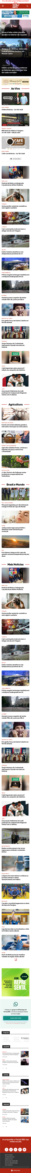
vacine (3, 952)
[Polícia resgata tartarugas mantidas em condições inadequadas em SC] (15, 264)
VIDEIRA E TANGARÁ (6, 128)
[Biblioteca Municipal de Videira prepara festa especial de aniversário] (15, 1021)
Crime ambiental (6, 272)
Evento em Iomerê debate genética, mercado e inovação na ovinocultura (14, 426)
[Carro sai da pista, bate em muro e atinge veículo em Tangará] (15, 218)
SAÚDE (3, 525)
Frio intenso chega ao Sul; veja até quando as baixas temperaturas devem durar (15, 554)
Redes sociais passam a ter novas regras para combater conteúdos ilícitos (13, 850)
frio (3, 550)
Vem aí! (3, 366)
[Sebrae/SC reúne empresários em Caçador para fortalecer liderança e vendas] (15, 968)
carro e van (5, 1083)
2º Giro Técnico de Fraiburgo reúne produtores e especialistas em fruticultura (14, 474)
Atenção (4, 204)
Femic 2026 (4, 181)
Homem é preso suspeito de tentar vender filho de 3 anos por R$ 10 (14, 298)
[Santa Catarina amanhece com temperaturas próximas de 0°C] (15, 241)
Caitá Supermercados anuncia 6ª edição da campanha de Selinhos (13, 369)
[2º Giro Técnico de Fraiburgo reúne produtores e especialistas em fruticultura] (15, 461)
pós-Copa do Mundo (7, 502)
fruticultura (5, 470)
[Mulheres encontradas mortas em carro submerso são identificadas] (15, 995)
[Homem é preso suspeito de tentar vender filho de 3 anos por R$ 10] (15, 287)
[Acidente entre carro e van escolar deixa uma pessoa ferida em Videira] (15, 1073)
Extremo (4, 295)
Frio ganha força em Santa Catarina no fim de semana (15, 321)
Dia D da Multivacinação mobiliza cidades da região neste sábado (13, 955)
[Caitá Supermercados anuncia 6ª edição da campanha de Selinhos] (15, 357)
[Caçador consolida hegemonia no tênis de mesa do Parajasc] (15, 891)
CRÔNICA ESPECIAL (6, 65)
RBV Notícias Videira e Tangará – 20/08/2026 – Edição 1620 (13, 131)
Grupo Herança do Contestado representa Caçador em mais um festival (13, 345)
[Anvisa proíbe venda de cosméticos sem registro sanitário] (15, 195)
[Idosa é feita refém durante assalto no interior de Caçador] (15, 29)
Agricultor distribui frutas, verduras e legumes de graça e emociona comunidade (14, 449)
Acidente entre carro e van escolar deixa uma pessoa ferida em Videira (14, 1086)
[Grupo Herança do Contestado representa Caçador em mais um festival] (15, 332)
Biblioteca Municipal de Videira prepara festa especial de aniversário (15, 1034)
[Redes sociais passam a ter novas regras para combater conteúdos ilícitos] (15, 836)
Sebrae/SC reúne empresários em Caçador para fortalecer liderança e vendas (14, 982)
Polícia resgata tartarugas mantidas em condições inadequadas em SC (15, 275)
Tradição (4, 341)
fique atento (5, 873)
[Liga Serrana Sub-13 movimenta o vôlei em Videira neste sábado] (15, 917)
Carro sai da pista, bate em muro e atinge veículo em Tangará (13, 230)
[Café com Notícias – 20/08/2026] (15, 142)
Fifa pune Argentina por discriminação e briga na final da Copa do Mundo (15, 506)
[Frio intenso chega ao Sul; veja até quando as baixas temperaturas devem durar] (15, 541)
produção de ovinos (7, 422)
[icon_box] (15, 1171)
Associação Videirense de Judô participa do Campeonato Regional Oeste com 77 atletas (14, 393)
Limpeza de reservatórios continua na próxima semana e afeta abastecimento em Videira (15, 877)
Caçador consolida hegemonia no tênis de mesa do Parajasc (15, 904)
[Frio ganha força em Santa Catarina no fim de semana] (15, 309)
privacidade (16, 1153)
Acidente (4, 227)
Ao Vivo (15, 88)
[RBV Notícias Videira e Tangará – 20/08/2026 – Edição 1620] (15, 120)
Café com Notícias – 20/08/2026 (13, 153)
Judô (3, 389)
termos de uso (9, 1153)
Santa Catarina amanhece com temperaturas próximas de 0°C (12, 253)
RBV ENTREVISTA (6, 846)
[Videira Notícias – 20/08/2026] (15, 98)
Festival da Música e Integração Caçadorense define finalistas (13, 184)
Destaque (4, 901)
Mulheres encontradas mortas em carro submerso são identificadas (15, 1009)
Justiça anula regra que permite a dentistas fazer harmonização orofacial (13, 529)
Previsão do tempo (7, 318)
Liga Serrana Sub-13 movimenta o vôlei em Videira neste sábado (15, 930)
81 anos (4, 1031)
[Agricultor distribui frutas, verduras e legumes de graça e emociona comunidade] (15, 437)
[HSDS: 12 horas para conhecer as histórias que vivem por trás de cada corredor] (15, 66)
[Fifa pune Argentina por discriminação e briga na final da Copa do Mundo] (15, 494)
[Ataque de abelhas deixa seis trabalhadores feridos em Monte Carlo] (15, 47)
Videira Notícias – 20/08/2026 (12, 109)
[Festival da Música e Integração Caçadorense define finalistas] (15, 172)
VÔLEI (3, 927)
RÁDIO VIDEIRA (5, 107)
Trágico (4, 1006)
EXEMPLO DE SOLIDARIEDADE (9, 445)
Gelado (4, 249)
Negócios (4, 978)
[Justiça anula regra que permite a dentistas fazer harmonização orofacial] (15, 517)
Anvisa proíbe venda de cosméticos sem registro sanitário (14, 207)
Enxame (4, 46)
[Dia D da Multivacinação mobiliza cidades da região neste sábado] (15, 942)
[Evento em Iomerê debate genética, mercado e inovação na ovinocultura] (15, 414)
